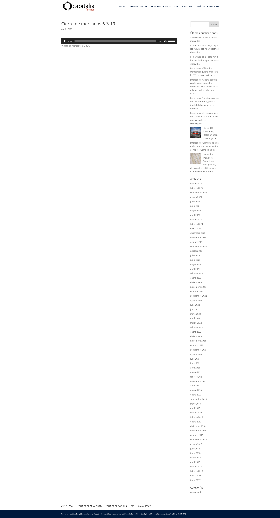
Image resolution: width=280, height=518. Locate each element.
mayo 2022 (195, 313)
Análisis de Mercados (208, 7)
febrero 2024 (196, 224)
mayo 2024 (195, 210)
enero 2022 (195, 331)
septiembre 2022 (198, 295)
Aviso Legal (67, 506)
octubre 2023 (196, 242)
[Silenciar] (165, 41)
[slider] (172, 40)
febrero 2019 (196, 417)
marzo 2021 (196, 372)
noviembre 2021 (198, 340)
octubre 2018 (196, 435)
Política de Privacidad (89, 506)
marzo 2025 (196, 183)
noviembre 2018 (198, 430)
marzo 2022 (196, 322)
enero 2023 (195, 277)
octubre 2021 (196, 345)
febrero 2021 (196, 376)
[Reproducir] (65, 41)
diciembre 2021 (197, 336)
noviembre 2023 (198, 237)
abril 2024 (195, 215)
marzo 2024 (196, 219)
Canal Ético (144, 506)
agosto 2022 (196, 300)
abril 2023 (195, 269)
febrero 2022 (196, 327)
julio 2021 (195, 358)
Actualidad (187, 7)
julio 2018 (195, 448)
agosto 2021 (196, 354)
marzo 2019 (196, 412)
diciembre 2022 (197, 282)
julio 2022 (195, 304)
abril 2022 (195, 318)
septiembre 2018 (198, 439)
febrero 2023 (196, 273)
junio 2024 (195, 206)
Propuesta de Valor (161, 7)
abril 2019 (195, 408)
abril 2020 (195, 385)
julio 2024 (195, 201)
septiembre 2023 (198, 246)
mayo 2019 (195, 403)
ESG (132, 506)
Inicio (122, 7)
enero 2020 (195, 394)
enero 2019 (195, 421)
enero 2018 (195, 475)
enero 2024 (195, 228)
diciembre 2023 (197, 233)
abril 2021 (195, 367)
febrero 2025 (196, 188)
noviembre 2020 (198, 381)
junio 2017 (195, 480)
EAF (176, 7)
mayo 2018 (195, 457)
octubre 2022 (196, 291)
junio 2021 (195, 363)
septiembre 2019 (198, 399)
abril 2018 (195, 462)
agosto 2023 (196, 250)
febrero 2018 (196, 471)
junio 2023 (195, 259)
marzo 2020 (196, 390)
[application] (119, 41)
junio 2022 (195, 309)
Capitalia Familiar (138, 7)
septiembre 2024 (198, 192)
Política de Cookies (116, 506)
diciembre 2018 (197, 426)
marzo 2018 (196, 466)
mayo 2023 (195, 264)
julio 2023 (195, 255)
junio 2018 (195, 453)
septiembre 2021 (198, 349)
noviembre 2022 (198, 286)
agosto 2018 (196, 444)
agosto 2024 (196, 197)
